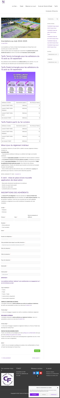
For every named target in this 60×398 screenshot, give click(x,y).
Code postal (4, 271)
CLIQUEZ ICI (28, 305)
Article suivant (36, 358)
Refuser (44, 394)
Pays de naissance (5, 260)
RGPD (2, 343)
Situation (3, 223)
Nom (15, 217)
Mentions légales (50, 371)
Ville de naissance (5, 254)
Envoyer (37, 350)
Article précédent (6, 358)
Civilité (2, 207)
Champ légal (4, 310)
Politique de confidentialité (52, 373)
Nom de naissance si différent (33, 216)
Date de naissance (5, 248)
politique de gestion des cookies (13, 334)
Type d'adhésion (5, 287)
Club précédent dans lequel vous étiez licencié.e (12, 242)
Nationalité (3, 266)
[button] (57, 387)
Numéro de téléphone (6, 236)
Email (2, 230)
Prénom (3, 217)
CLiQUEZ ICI (18, 174)
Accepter (34, 394)
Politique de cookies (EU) (52, 375)
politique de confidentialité (29, 332)
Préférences (53, 394)
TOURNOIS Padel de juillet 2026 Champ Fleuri (52, 32)
